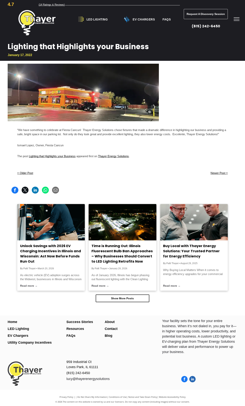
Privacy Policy (66, 396)
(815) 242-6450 (206, 26)
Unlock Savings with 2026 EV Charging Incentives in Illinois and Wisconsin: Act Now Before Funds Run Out (50, 253)
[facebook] (184, 379)
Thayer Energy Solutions (113, 156)
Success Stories (79, 322)
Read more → (29, 285)
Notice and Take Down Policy (142, 396)
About (110, 322)
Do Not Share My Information (92, 396)
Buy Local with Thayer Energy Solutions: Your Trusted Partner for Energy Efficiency (191, 251)
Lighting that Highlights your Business (52, 156)
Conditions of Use (118, 396)
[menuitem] (97, 19)
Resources (75, 329)
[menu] (237, 19)
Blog (108, 336)
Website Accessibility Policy (172, 396)
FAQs (70, 336)
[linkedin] (192, 379)
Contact (111, 329)
